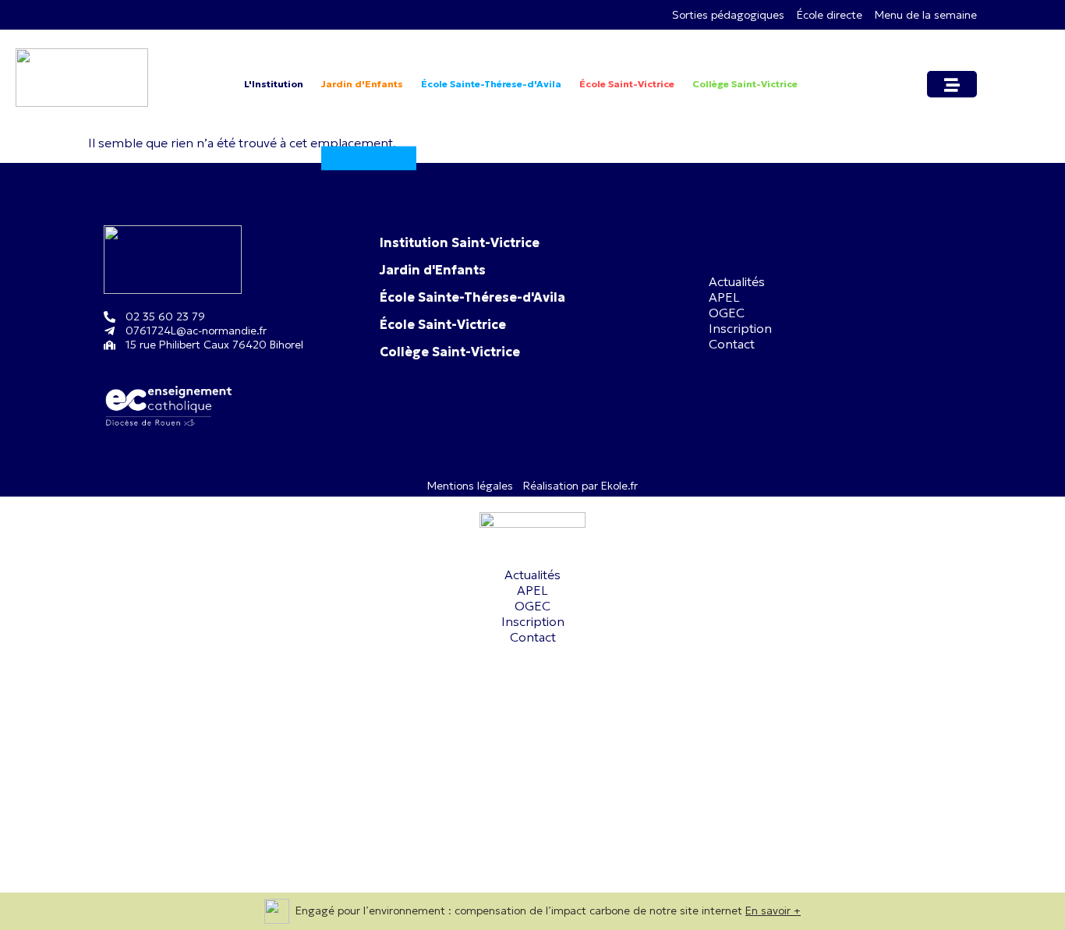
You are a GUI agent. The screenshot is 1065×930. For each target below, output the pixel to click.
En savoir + (773, 910)
